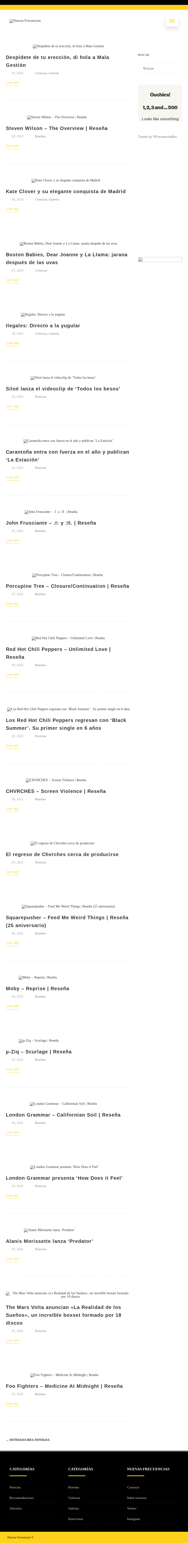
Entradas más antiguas (28, 1440)
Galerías (73, 1508)
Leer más (12, 82)
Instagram (133, 1519)
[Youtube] (177, 1537)
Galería (54, 73)
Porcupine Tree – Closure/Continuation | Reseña (67, 586)
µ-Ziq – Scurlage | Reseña (39, 1051)
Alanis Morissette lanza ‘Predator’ (50, 1241)
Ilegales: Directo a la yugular (43, 325)
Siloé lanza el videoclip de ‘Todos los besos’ (63, 388)
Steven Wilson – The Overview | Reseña (57, 128)
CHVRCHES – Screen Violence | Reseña (56, 791)
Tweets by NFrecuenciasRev (157, 137)
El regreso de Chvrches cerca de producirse (62, 854)
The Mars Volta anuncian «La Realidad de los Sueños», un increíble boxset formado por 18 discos (63, 1315)
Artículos (16, 1508)
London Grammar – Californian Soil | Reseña (63, 1115)
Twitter (131, 1508)
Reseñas (40, 136)
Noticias (40, 397)
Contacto (133, 1487)
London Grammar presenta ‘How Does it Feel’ (64, 1178)
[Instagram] (169, 1537)
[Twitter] (161, 1537)
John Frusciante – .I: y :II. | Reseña (51, 523)
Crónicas (41, 73)
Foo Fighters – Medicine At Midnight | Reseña (64, 1386)
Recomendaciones (22, 1498)
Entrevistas (75, 1519)
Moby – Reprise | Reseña (37, 988)
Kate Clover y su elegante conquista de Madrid (66, 191)
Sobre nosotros (137, 1498)
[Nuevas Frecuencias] (25, 21)
